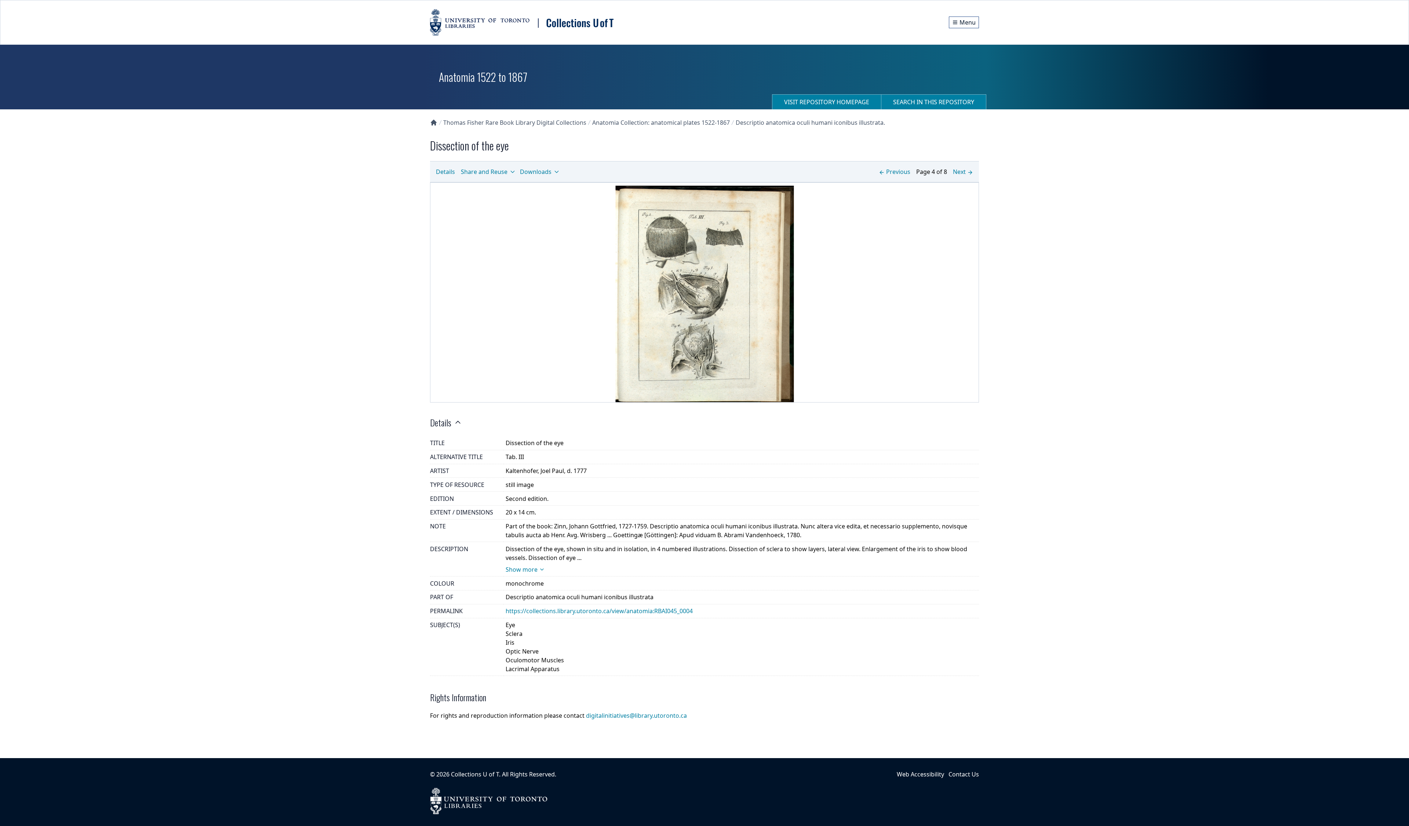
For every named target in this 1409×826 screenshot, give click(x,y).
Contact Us (964, 774)
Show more (522, 569)
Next (959, 172)
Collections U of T (475, 774)
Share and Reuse (484, 172)
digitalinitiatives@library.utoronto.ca (636, 716)
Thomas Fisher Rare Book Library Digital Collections (514, 123)
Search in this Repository (933, 102)
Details (445, 172)
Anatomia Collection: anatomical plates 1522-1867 (661, 123)
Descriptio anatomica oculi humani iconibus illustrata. (810, 123)
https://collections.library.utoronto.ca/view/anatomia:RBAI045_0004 (599, 611)
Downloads (535, 172)
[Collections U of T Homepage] (433, 122)
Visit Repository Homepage (826, 102)
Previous (898, 172)
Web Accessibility (920, 774)
